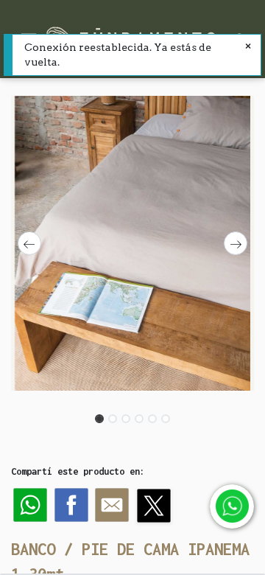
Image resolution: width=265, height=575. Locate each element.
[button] (29, 243)
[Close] (248, 47)
